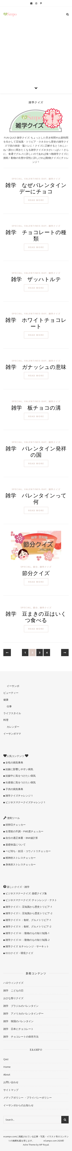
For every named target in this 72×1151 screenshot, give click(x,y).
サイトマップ (10, 1090)
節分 (35, 566)
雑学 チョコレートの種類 (36, 235)
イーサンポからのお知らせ (18, 1105)
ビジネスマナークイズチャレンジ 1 (25, 802)
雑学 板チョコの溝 (36, 407)
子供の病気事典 (14, 789)
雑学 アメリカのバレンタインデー (23, 1013)
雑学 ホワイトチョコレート (36, 323)
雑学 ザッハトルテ (36, 278)
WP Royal (44, 1144)
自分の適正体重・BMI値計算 (21, 837)
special (17, 178)
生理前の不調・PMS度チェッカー (24, 831)
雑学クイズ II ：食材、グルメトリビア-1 (28, 920)
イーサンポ (12, 686)
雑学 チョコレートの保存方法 (21, 1036)
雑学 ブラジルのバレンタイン (21, 1005)
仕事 (9, 706)
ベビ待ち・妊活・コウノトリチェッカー (28, 851)
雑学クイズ (54, 178)
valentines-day (35, 178)
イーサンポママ (12, 733)
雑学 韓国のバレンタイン (18, 1021)
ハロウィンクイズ (13, 982)
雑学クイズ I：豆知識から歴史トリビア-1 (28, 906)
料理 (5, 719)
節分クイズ (36, 572)
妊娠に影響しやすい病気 (19, 769)
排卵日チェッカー (15, 824)
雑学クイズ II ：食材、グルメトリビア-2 (28, 926)
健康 (5, 699)
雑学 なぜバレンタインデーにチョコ (36, 188)
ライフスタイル (12, 713)
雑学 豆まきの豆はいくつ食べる (36, 616)
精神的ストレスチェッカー (20, 857)
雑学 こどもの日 (13, 990)
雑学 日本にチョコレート (18, 1029)
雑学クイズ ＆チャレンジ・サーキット (27, 946)
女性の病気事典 (14, 762)
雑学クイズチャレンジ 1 (19, 795)
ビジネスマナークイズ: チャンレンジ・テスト (31, 900)
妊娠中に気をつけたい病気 (20, 775)
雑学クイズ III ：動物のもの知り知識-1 (27, 933)
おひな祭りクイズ (13, 998)
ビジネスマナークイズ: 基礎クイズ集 (26, 893)
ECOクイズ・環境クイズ (19, 953)
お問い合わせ (10, 1082)
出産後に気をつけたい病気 (20, 782)
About (6, 1074)
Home (7, 1066)
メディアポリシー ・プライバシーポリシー (27, 1097)
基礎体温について (15, 844)
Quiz (6, 1059)
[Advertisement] (36, 44)
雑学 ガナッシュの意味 (36, 366)
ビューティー (10, 692)
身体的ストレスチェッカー (20, 864)
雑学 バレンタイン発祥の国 (36, 451)
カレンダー (12, 726)
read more (36, 200)
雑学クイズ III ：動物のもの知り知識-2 (27, 939)
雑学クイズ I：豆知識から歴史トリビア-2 (28, 913)
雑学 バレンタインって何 (36, 498)
